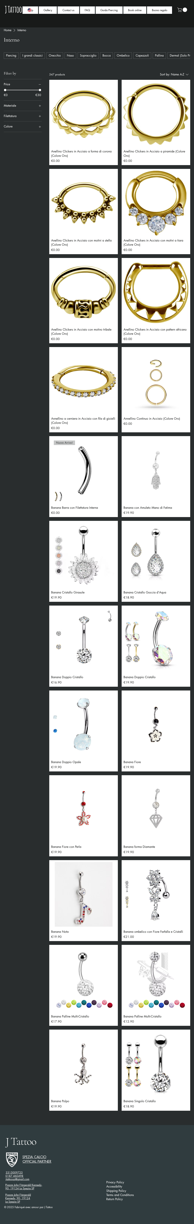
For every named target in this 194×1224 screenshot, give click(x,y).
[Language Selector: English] (32, 10)
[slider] (5, 90)
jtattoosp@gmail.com (17, 1179)
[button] (182, 10)
